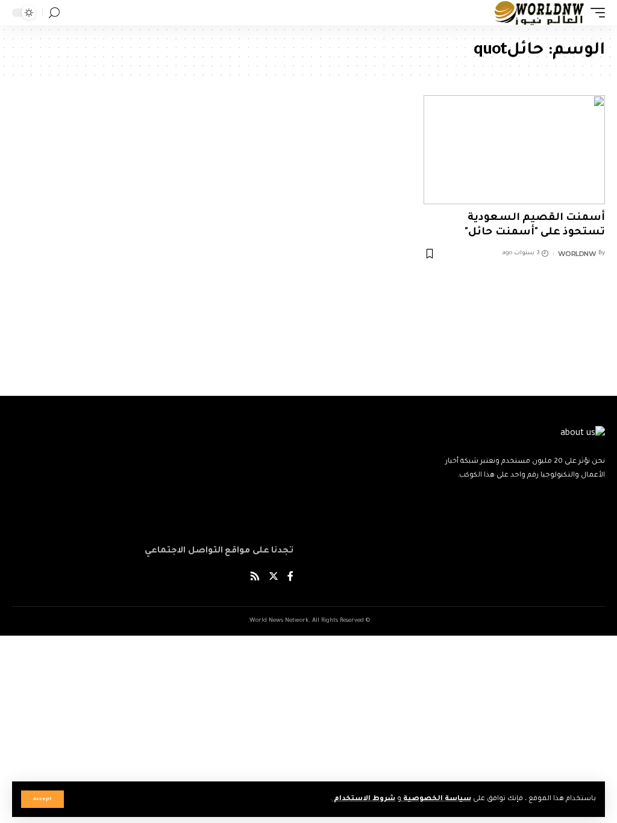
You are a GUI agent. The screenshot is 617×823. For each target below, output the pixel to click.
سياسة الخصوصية (436, 799)
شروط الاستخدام (363, 799)
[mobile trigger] (594, 12)
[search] (54, 13)
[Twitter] (273, 577)
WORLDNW (577, 253)
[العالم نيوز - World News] (539, 12)
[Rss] (255, 577)
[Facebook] (290, 577)
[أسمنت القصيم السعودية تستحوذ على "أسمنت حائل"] (514, 149)
